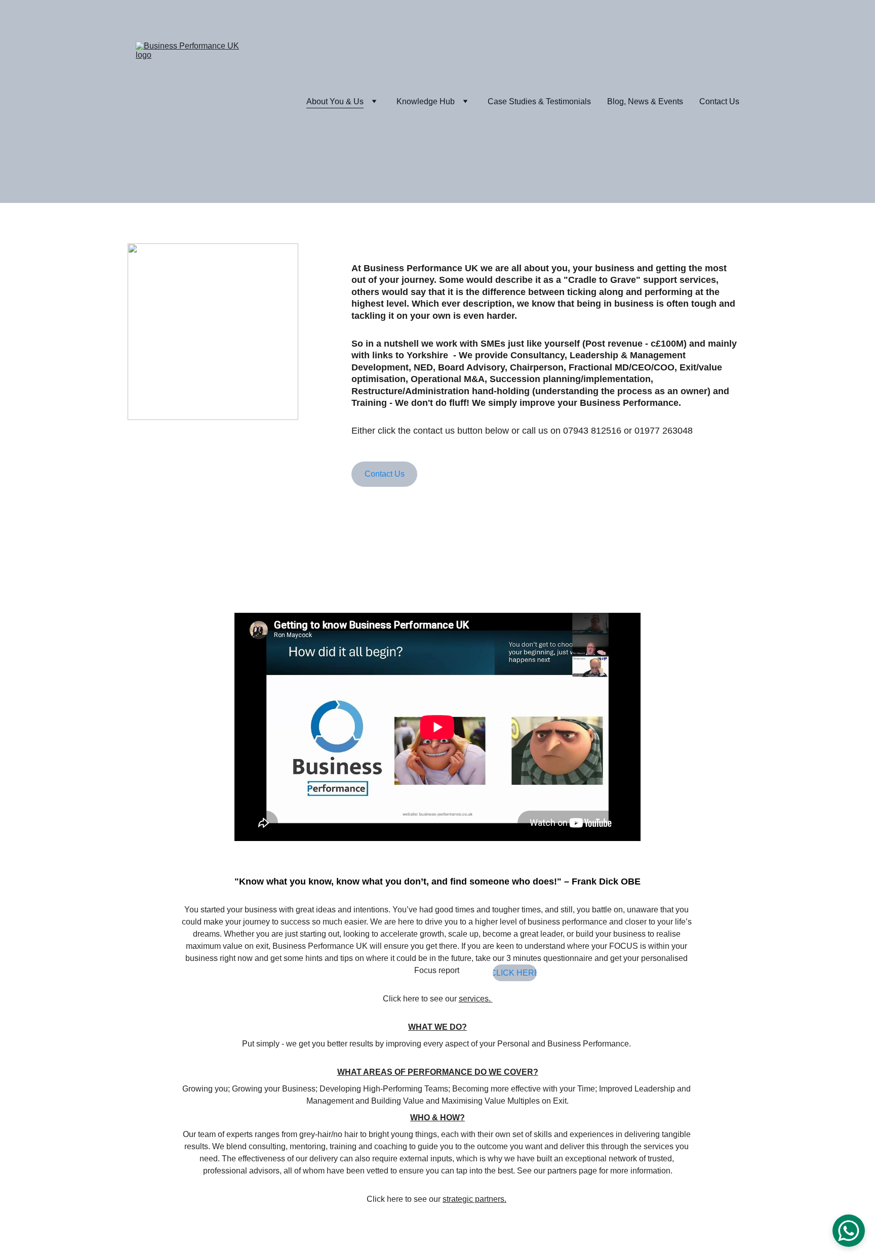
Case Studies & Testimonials (539, 101)
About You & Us (335, 101)
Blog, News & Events (645, 101)
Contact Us (719, 101)
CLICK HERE (515, 973)
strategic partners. (474, 1199)
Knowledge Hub (425, 101)
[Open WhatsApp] (848, 1230)
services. (476, 998)
